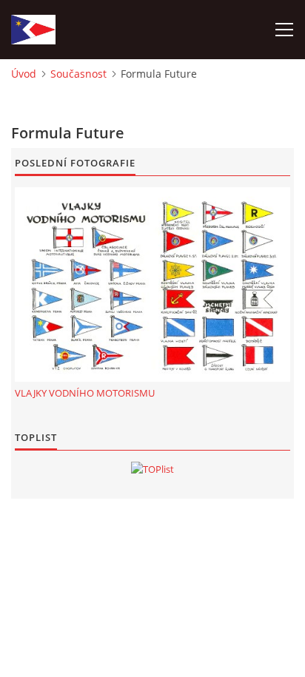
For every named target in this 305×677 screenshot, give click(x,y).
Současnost (78, 74)
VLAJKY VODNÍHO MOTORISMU (85, 393)
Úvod (23, 74)
